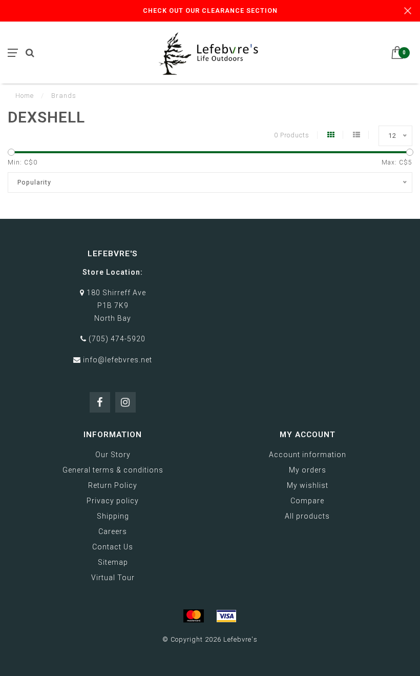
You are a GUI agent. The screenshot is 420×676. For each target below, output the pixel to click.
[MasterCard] (193, 616)
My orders (307, 470)
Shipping (113, 516)
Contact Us (112, 547)
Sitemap (113, 562)
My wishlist (307, 485)
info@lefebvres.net (117, 360)
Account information (307, 454)
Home (24, 95)
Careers (112, 531)
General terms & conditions (112, 470)
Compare (307, 501)
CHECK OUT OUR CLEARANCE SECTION (210, 10)
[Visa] (226, 616)
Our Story (113, 454)
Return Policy (112, 485)
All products (307, 516)
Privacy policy (113, 501)
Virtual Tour (113, 577)
